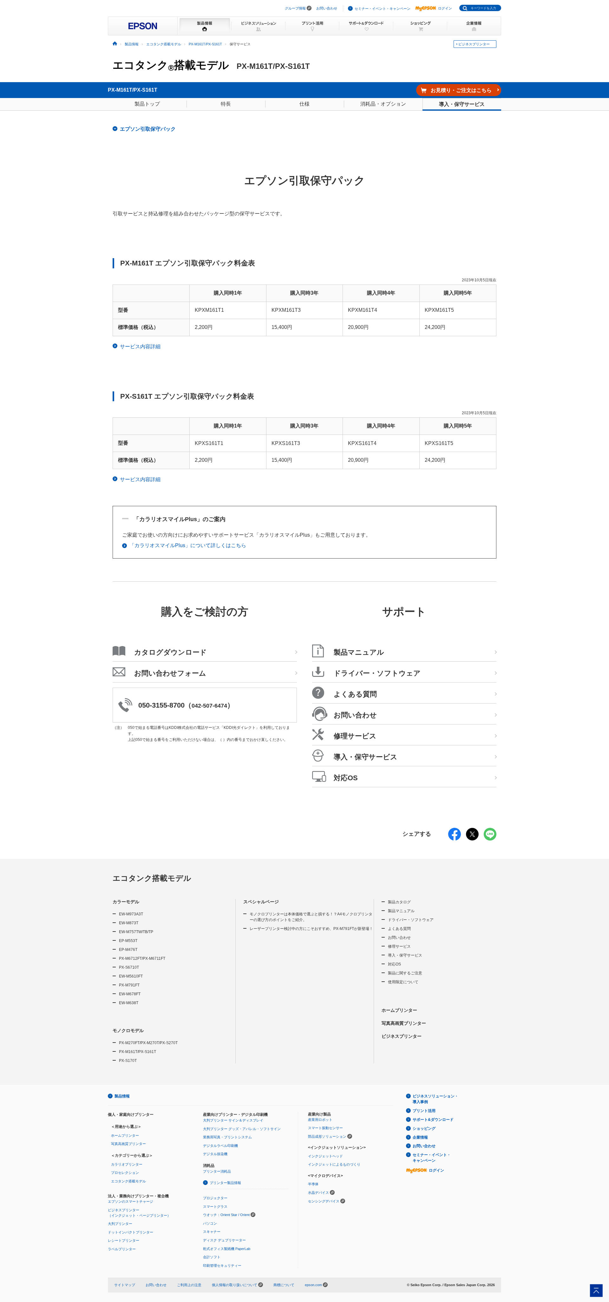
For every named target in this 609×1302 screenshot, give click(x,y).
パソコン (210, 1223)
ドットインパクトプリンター (130, 1232)
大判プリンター (120, 1224)
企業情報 (420, 1137)
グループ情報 (295, 8)
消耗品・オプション (383, 104)
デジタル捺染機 (215, 1154)
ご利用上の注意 (189, 1285)
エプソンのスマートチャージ (130, 1201)
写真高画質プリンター (404, 1023)
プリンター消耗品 (217, 1171)
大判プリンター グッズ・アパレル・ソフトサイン (242, 1129)
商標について (283, 1285)
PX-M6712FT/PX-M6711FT (142, 958)
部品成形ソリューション (327, 1136)
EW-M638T (128, 1003)
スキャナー (211, 1231)
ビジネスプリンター (474, 44)
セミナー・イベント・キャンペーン (382, 8)
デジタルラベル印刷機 (220, 1146)
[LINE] (490, 838)
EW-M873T (128, 923)
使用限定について (403, 982)
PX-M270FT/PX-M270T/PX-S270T (148, 1043)
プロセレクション (125, 1172)
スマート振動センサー (325, 1128)
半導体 (313, 1184)
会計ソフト (211, 1257)
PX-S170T (128, 1060)
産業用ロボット (320, 1120)
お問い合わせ (326, 8)
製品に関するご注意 (405, 973)
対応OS (394, 964)
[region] (304, 307)
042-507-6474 (209, 706)
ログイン (445, 8)
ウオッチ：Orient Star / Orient (226, 1215)
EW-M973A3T (131, 914)
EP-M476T (128, 949)
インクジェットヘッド (325, 1156)
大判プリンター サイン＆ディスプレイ (233, 1120)
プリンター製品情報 (225, 1183)
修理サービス (399, 946)
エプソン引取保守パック (148, 129)
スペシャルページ (261, 901)
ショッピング (424, 1128)
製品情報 (122, 1096)
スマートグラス (215, 1206)
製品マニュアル (401, 911)
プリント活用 (424, 1111)
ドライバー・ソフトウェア (411, 920)
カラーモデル (126, 901)
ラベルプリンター (122, 1249)
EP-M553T (128, 941)
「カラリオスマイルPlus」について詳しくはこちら (187, 545)
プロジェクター (215, 1198)
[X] (472, 838)
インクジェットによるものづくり (334, 1164)
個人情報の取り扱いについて (235, 1285)
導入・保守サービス (462, 104)
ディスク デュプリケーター (224, 1240)
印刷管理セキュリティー (222, 1265)
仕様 (304, 104)
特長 (226, 104)
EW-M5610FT (131, 976)
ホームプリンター (399, 1010)
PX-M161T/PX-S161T (137, 1052)
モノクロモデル (128, 1030)
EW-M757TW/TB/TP (136, 932)
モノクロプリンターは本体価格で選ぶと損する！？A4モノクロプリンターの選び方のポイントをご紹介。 (311, 917)
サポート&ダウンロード (433, 1119)
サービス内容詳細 (140, 346)
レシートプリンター (123, 1240)
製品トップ (147, 104)
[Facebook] (454, 838)
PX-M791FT (129, 985)
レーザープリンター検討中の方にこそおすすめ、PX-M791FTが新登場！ (311, 928)
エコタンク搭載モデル (171, 65)
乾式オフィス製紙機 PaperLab (226, 1249)
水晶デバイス (318, 1192)
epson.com (313, 1285)
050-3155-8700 (161, 705)
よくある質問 (399, 928)
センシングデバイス (323, 1201)
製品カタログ (399, 902)
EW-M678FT (130, 994)
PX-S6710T (129, 967)
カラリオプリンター (126, 1164)
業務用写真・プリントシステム (227, 1137)
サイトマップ (124, 1285)
